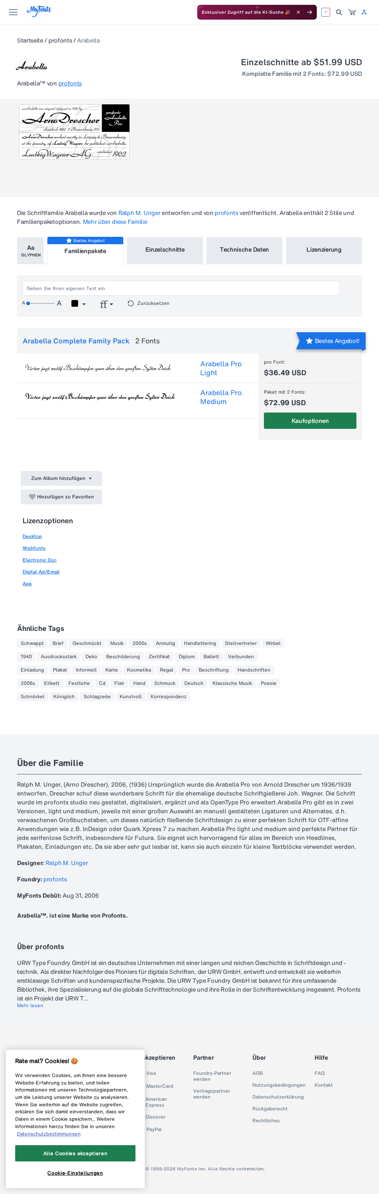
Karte (111, 670)
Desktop (32, 536)
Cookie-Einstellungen (75, 1173)
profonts (60, 40)
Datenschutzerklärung (278, 1097)
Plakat (60, 670)
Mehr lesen (30, 1006)
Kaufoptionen (310, 420)
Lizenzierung (323, 249)
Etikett (52, 683)
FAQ (320, 1073)
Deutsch (194, 683)
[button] (78, 304)
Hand (139, 683)
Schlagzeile (97, 697)
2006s (28, 683)
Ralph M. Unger (139, 212)
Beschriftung (214, 670)
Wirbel (273, 643)
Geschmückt (87, 643)
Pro (186, 670)
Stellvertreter (241, 643)
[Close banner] (298, 12)
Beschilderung (123, 657)
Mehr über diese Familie (115, 221)
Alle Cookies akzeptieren (75, 1153)
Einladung (32, 670)
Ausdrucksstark (59, 657)
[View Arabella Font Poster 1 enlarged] (74, 131)
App (27, 583)
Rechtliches (266, 1121)
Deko (91, 657)
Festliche (79, 683)
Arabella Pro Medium (221, 397)
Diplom (187, 657)
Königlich (64, 697)
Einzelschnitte (165, 249)
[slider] (40, 303)
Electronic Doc (40, 560)
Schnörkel (32, 697)
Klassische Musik (232, 683)
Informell (86, 670)
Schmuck (164, 683)
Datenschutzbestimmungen (49, 1133)
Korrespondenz (169, 697)
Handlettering (200, 643)
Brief (58, 643)
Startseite (30, 40)
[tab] (30, 250)
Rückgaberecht (270, 1109)
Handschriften (254, 670)
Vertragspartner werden (211, 1094)
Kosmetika (139, 670)
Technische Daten (244, 249)
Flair (119, 683)
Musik (117, 643)
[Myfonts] (39, 15)
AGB (257, 1073)
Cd (102, 683)
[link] (352, 12)
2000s (140, 643)
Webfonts (34, 548)
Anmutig (165, 643)
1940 (26, 657)
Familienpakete (85, 250)
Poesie (268, 683)
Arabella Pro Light (221, 368)
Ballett (211, 657)
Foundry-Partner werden (212, 1076)
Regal (166, 670)
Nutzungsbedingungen (279, 1085)
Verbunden (241, 657)
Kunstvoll (131, 697)
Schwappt (32, 643)
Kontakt (324, 1085)
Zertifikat (159, 657)
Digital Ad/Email (41, 571)
